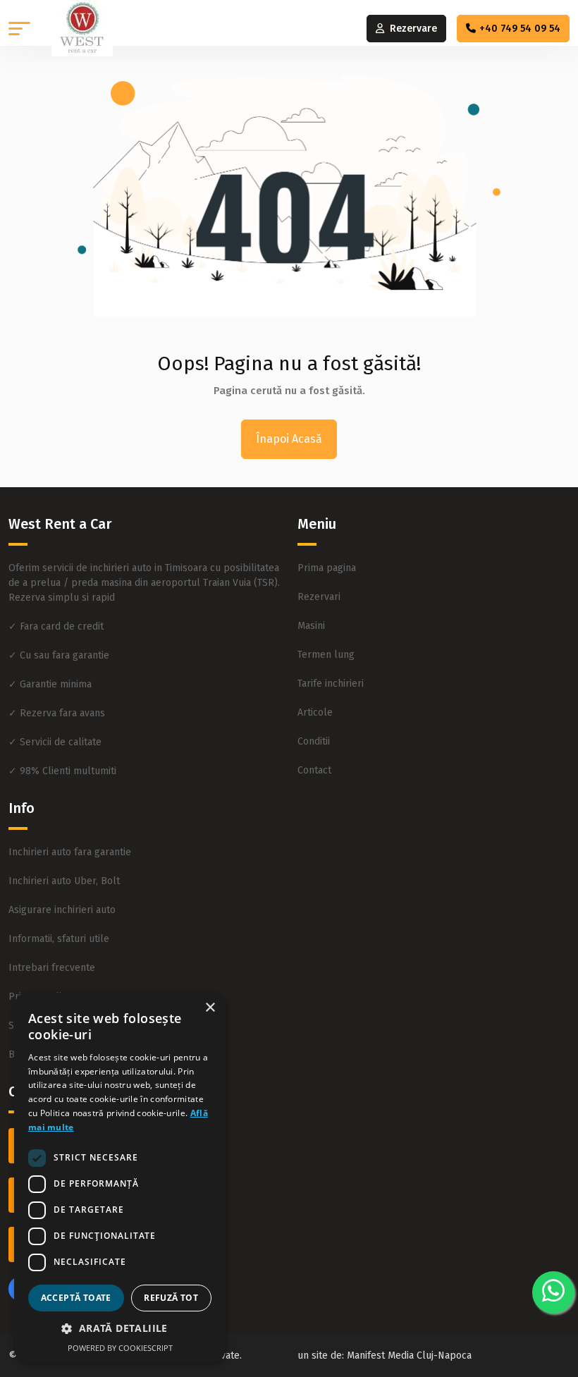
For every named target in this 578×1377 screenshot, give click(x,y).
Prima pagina (326, 568)
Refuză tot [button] (171, 1298)
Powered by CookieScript (120, 1347)
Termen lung (326, 655)
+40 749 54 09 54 (519, 29)
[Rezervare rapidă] (553, 1292)
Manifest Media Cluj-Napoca (409, 1355)
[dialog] (120, 1178)
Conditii (313, 741)
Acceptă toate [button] (76, 1298)
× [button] (209, 1008)
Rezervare (413, 29)
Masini (311, 626)
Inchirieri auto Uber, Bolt (64, 881)
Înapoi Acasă (289, 439)
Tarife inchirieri (330, 684)
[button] (19, 28)
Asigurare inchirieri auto (62, 910)
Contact (314, 770)
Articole (315, 712)
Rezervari (318, 597)
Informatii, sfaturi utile (58, 939)
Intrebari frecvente (51, 968)
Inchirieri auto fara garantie (69, 852)
